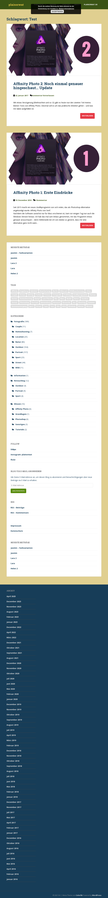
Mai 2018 (11, 786)
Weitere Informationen (66, 9)
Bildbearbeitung (77, 291)
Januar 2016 (12, 879)
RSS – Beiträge (17, 507)
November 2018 (14, 756)
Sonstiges (20, 424)
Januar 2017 (12, 833)
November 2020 (14, 668)
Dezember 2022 (14, 627)
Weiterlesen (87, 116)
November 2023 (14, 606)
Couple (14, 295)
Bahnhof (34, 291)
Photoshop (24, 302)
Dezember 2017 (14, 802)
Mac (56, 299)
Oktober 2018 (13, 761)
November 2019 (14, 709)
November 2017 (14, 807)
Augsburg (24, 291)
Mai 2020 (11, 689)
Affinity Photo (22, 409)
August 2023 (12, 611)
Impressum (16, 526)
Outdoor (85, 299)
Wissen (89, 306)
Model (69, 299)
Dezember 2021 (14, 642)
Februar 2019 (13, 745)
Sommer (91, 302)
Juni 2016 (11, 858)
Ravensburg (46, 302)
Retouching (19, 380)
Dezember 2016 (14, 838)
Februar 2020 (13, 694)
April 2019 (11, 735)
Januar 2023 (12, 622)
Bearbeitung (45, 291)
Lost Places (47, 299)
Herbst (14, 299)
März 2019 (11, 740)
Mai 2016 (11, 864)
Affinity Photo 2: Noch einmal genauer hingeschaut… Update (48, 85)
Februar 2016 (13, 874)
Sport (31, 306)
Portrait (34, 302)
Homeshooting (26, 299)
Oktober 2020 (13, 673)
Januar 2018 (12, 797)
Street (38, 306)
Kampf (37, 299)
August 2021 (12, 658)
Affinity (15, 291)
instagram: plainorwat (21, 454)
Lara (13, 268)
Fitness (47, 295)
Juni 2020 (11, 684)
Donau (22, 295)
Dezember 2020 (14, 663)
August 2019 (12, 725)
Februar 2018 (13, 792)
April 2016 (11, 869)
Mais (62, 299)
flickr (13, 459)
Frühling (67, 295)
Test (52, 306)
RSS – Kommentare (20, 512)
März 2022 (11, 637)
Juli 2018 (10, 776)
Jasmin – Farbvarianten (22, 253)
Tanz (46, 306)
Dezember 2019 (14, 704)
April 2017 (11, 822)
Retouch (56, 302)
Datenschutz (17, 531)
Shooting (82, 302)
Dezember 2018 (14, 750)
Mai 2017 (11, 817)
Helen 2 (14, 273)
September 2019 (14, 720)
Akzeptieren (57, 11)
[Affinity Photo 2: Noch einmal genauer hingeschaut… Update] (54, 50)
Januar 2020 (12, 699)
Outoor (15, 302)
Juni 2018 (11, 781)
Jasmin (14, 258)
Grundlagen (20, 414)
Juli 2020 (10, 678)
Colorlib (79, 895)
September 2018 (14, 766)
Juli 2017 (10, 812)
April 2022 (11, 632)
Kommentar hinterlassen (43, 95)
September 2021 (14, 653)
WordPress (96, 895)
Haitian (93, 295)
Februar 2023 (13, 617)
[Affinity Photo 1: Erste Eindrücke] (54, 159)
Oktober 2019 (13, 714)
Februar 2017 (13, 828)
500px (13, 449)
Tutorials (19, 429)
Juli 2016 (10, 853)
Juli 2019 (10, 730)
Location (19, 337)
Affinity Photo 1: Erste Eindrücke (43, 192)
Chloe (88, 291)
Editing (30, 295)
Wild (64, 306)
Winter (81, 306)
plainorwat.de (90, 4)
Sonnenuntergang (19, 306)
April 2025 (11, 596)
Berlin (55, 291)
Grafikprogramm (80, 295)
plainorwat (16, 4)
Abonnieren (18, 491)
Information (20, 375)
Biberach (64, 291)
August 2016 (12, 848)
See (74, 302)
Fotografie (57, 295)
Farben (39, 295)
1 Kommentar (41, 200)
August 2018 (12, 771)
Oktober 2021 (13, 647)
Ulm (58, 306)
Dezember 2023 (14, 601)
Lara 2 (13, 263)
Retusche (66, 302)
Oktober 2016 (13, 843)
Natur (76, 299)
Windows (72, 306)
